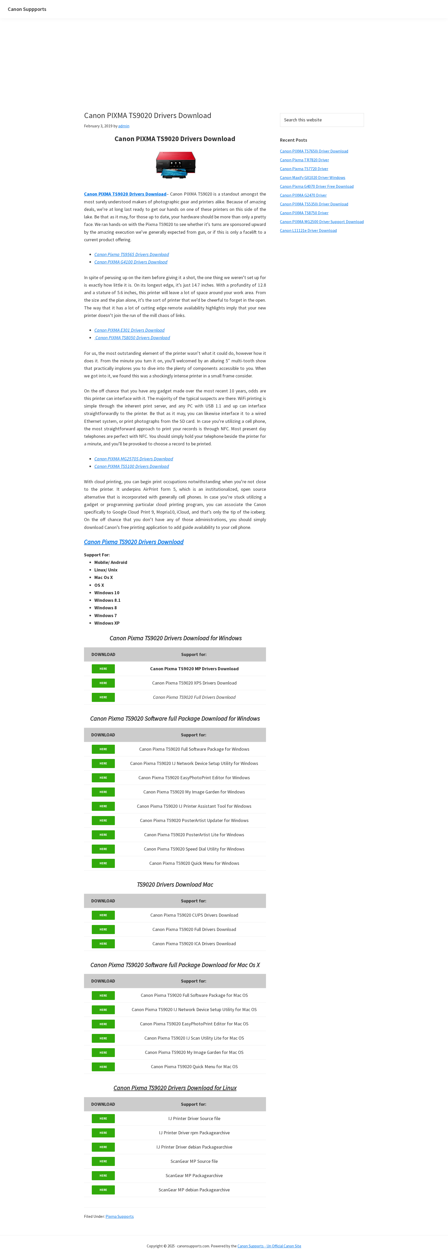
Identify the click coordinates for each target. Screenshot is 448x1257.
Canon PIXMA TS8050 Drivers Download (132, 338)
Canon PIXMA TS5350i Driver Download (314, 203)
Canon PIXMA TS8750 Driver (304, 212)
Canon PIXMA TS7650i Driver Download (314, 151)
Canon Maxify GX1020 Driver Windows (312, 177)
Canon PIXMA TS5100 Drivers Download (131, 466)
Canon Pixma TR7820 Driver (304, 159)
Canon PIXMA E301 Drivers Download (129, 330)
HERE (103, 669)
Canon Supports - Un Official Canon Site (269, 1246)
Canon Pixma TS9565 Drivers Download (131, 254)
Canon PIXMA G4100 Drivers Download (130, 262)
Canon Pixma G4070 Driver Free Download (317, 186)
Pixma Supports (120, 1216)
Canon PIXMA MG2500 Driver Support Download (322, 221)
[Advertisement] (175, 72)
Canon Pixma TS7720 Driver (304, 168)
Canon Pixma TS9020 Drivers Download (134, 542)
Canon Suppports (27, 9)
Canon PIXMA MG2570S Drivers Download (133, 459)
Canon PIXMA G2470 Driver (303, 195)
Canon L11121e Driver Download (308, 230)
